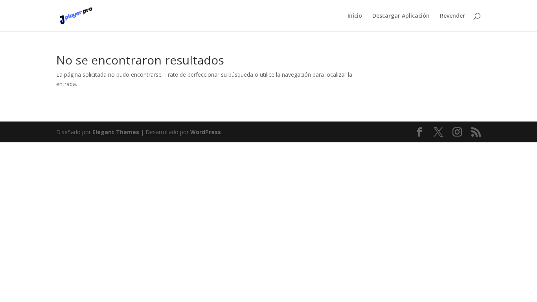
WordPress (205, 132)
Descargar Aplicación (401, 16)
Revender (452, 16)
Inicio (355, 16)
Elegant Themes (115, 132)
